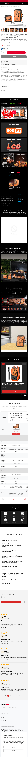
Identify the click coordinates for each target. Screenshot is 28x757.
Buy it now (16, 52)
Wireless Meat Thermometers (8, 6)
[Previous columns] (2, 499)
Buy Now (16, 433)
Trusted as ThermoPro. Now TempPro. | (10, 1)
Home (2, 6)
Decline (13, 750)
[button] (19, 3)
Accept (13, 747)
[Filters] (22, 602)
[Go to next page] (22, 696)
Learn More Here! (21, 1)
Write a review (11, 602)
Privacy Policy (21, 743)
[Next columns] (25, 499)
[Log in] (25, 3)
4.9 (26, 45)
